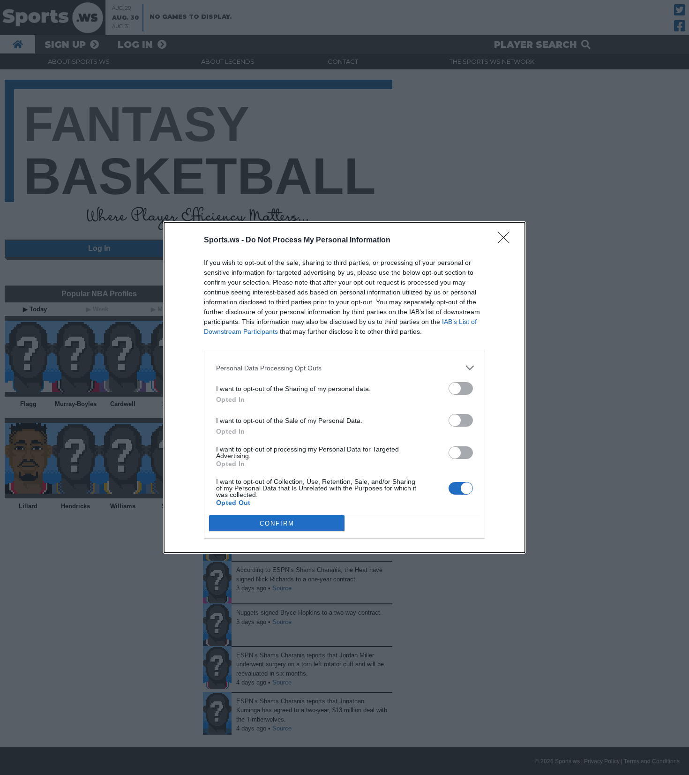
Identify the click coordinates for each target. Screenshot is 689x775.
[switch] (461, 388)
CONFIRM (277, 523)
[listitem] (344, 368)
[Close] (507, 240)
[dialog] (344, 387)
